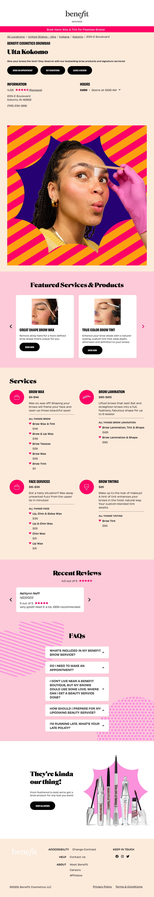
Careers (75, 869)
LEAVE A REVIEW (79, 70)
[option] (45, 326)
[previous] (11, 326)
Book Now (29, 347)
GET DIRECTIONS (53, 70)
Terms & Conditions (129, 886)
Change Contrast (84, 849)
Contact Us (78, 857)
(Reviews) (35, 90)
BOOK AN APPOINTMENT (22, 70)
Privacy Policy (102, 886)
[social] (118, 856)
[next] (142, 326)
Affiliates (76, 875)
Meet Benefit (79, 864)
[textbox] (76, 652)
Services (77, 21)
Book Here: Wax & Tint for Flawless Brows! (76, 29)
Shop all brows (43, 805)
